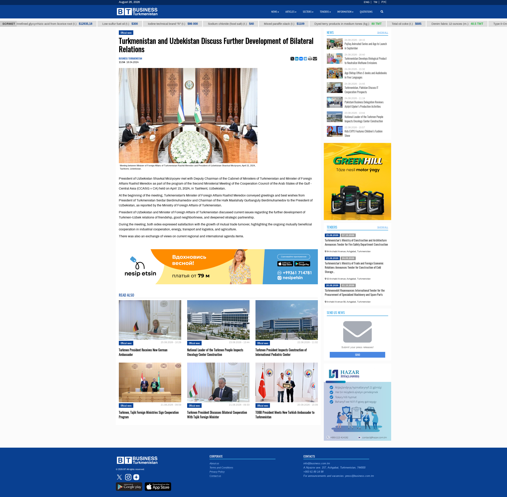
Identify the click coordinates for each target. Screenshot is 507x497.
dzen (136, 477)
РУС (384, 2)
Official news (126, 32)
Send (357, 355)
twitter (120, 477)
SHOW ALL (382, 32)
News (330, 32)
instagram (128, 477)
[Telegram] (305, 58)
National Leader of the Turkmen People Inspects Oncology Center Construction (215, 352)
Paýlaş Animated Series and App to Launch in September (366, 46)
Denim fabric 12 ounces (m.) (442, 23)
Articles (289, 11)
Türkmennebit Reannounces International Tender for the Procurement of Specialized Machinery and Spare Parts (355, 292)
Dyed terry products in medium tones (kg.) (332, 23)
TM (375, 2)
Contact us (215, 476)
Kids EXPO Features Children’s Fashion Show (363, 133)
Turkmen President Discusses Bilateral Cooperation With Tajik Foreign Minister (217, 414)
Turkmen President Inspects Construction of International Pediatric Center (281, 352)
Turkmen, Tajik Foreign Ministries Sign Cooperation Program (149, 414)
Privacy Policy (217, 471)
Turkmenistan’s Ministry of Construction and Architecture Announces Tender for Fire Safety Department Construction (356, 242)
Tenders (332, 227)
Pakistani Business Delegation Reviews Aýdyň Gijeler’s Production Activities (364, 104)
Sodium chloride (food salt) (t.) (215, 23)
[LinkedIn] (296, 58)
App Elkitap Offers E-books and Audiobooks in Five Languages (366, 75)
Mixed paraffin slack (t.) (268, 23)
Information (344, 11)
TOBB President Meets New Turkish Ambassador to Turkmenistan (284, 414)
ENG (366, 2)
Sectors (307, 11)
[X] (292, 58)
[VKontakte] (301, 58)
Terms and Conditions (221, 467)
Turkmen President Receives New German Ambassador (143, 352)
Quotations (366, 11)
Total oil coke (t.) (391, 23)
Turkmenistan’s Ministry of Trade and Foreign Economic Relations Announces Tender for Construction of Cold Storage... (354, 267)
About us (214, 463)
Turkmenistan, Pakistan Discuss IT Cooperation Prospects (361, 89)
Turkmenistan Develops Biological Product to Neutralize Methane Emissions (366, 60)
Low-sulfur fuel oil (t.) (104, 23)
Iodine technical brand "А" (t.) (157, 23)
